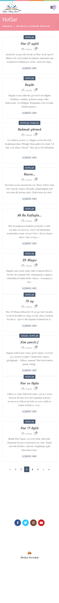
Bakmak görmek (29, 129)
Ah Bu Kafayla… (29, 215)
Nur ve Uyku (29, 383)
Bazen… (29, 174)
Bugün (29, 85)
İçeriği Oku (29, 68)
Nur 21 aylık (29, 44)
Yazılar (34, 123)
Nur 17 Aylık (29, 428)
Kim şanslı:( (29, 342)
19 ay (30, 301)
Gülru (24, 335)
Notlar (29, 37)
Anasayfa (7, 26)
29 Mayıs (29, 260)
